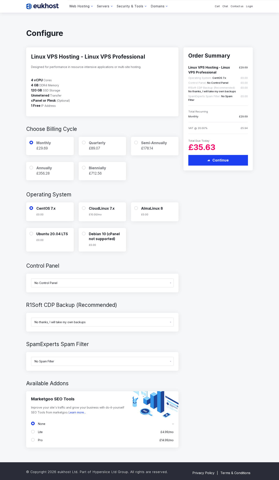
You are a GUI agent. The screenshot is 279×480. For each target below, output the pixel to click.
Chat (225, 6)
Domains (158, 6)
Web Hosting (79, 6)
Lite (105, 432)
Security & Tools (130, 6)
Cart (217, 6)
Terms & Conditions (235, 473)
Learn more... (77, 412)
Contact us (237, 6)
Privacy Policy (203, 473)
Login (249, 6)
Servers (103, 6)
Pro (105, 440)
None (105, 423)
